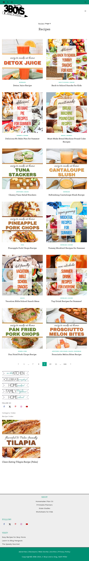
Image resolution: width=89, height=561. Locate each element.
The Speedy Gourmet (11, 544)
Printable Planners (44, 505)
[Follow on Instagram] (21, 407)
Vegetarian (77, 351)
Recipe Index (7, 416)
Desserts (19, 135)
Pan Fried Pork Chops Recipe (22, 354)
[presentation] (22, 59)
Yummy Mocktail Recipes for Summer (66, 248)
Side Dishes (63, 351)
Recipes (41, 23)
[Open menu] (85, 11)
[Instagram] (12, 2)
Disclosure (32, 552)
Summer (25, 135)
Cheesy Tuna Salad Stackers (22, 195)
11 (56, 364)
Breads (63, 135)
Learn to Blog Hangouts (12, 541)
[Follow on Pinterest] (15, 407)
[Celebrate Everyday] (44, 379)
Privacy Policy (64, 552)
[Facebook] (4, 2)
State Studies (44, 508)
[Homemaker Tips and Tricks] (44, 385)
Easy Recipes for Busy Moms (14, 537)
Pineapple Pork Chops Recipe (22, 248)
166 (64, 364)
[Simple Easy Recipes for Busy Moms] (44, 373)
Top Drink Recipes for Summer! (66, 301)
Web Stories (43, 552)
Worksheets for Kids (44, 512)
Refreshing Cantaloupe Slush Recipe (67, 195)
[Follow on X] (10, 407)
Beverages (22, 82)
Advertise (23, 552)
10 (50, 364)
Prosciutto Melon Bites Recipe (66, 354)
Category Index (9, 413)
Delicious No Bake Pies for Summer (22, 138)
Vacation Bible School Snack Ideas (22, 301)
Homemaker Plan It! (44, 501)
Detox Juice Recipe (22, 85)
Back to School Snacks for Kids (67, 85)
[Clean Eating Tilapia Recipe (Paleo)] (44, 439)
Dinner (20, 351)
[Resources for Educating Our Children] (44, 397)
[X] (8, 2)
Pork (22, 245)
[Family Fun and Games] (44, 391)
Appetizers (19, 191)
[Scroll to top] (84, 554)
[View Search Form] (85, 2)
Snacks (72, 82)
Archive (53, 552)
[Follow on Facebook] (4, 407)
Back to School (64, 82)
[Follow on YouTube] (27, 407)
